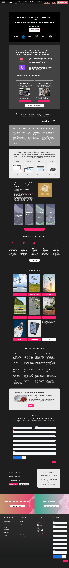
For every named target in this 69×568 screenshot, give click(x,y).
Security (21, 533)
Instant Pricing (6, 532)
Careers (21, 521)
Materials (5, 526)
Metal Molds (6, 522)
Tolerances (6, 537)
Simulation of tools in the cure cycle (10, 527)
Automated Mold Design (8, 530)
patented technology (28, 193)
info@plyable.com (39, 522)
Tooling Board (6, 529)
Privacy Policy (22, 537)
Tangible (31, 66)
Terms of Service (23, 536)
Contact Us (22, 522)
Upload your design (17, 506)
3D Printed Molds (7, 521)
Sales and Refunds (23, 534)
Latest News (22, 526)
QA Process (6, 535)
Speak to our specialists (51, 506)
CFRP (5, 524)
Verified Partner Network (8, 533)
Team (21, 524)
